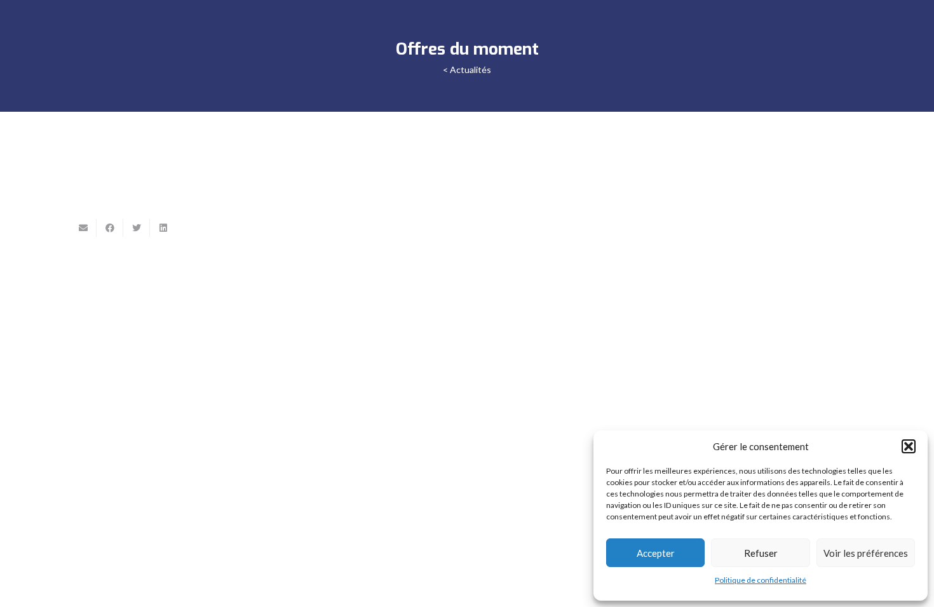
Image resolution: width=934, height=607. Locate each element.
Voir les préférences (865, 553)
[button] (908, 446)
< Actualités (467, 69)
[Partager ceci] (110, 228)
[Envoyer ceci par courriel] (83, 228)
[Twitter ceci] (136, 228)
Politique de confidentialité (760, 580)
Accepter (656, 553)
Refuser (761, 553)
